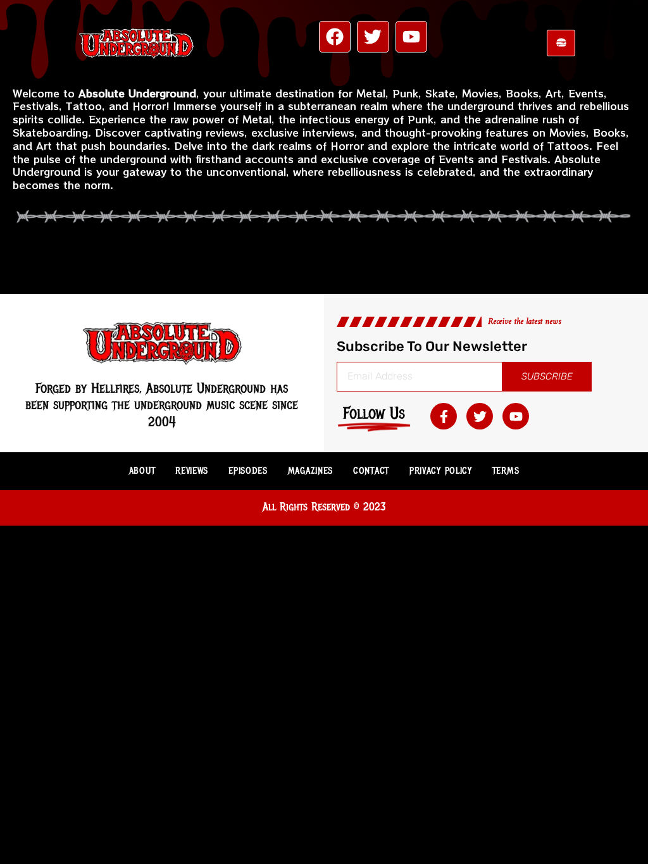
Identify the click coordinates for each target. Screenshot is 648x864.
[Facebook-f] (443, 416)
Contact (371, 470)
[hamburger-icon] (561, 43)
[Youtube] (411, 36)
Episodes (248, 470)
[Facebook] (335, 36)
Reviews (191, 470)
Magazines (310, 470)
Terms (506, 470)
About (142, 470)
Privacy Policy (440, 470)
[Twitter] (373, 36)
